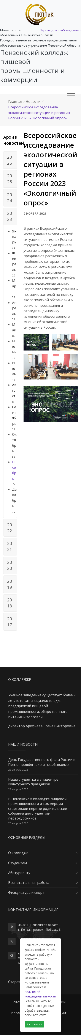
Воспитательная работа (28, 882)
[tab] (10, 160)
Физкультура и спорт (26, 892)
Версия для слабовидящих (60, 30)
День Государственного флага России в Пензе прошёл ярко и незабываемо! (41, 762)
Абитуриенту (19, 872)
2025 (9, 179)
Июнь (14, 346)
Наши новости (23, 744)
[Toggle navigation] (71, 96)
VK (20, 958)
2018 (9, 603)
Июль (14, 368)
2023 (9, 216)
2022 (9, 528)
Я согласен (34, 1024)
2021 (9, 546)
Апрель (14, 308)
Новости (33, 101)
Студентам (17, 862)
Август (14, 390)
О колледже (18, 852)
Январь (14, 236)
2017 (9, 622)
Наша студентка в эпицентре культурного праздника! (33, 781)
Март (14, 286)
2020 (9, 565)
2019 (9, 584)
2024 (9, 197)
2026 (9, 160)
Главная (15, 101)
